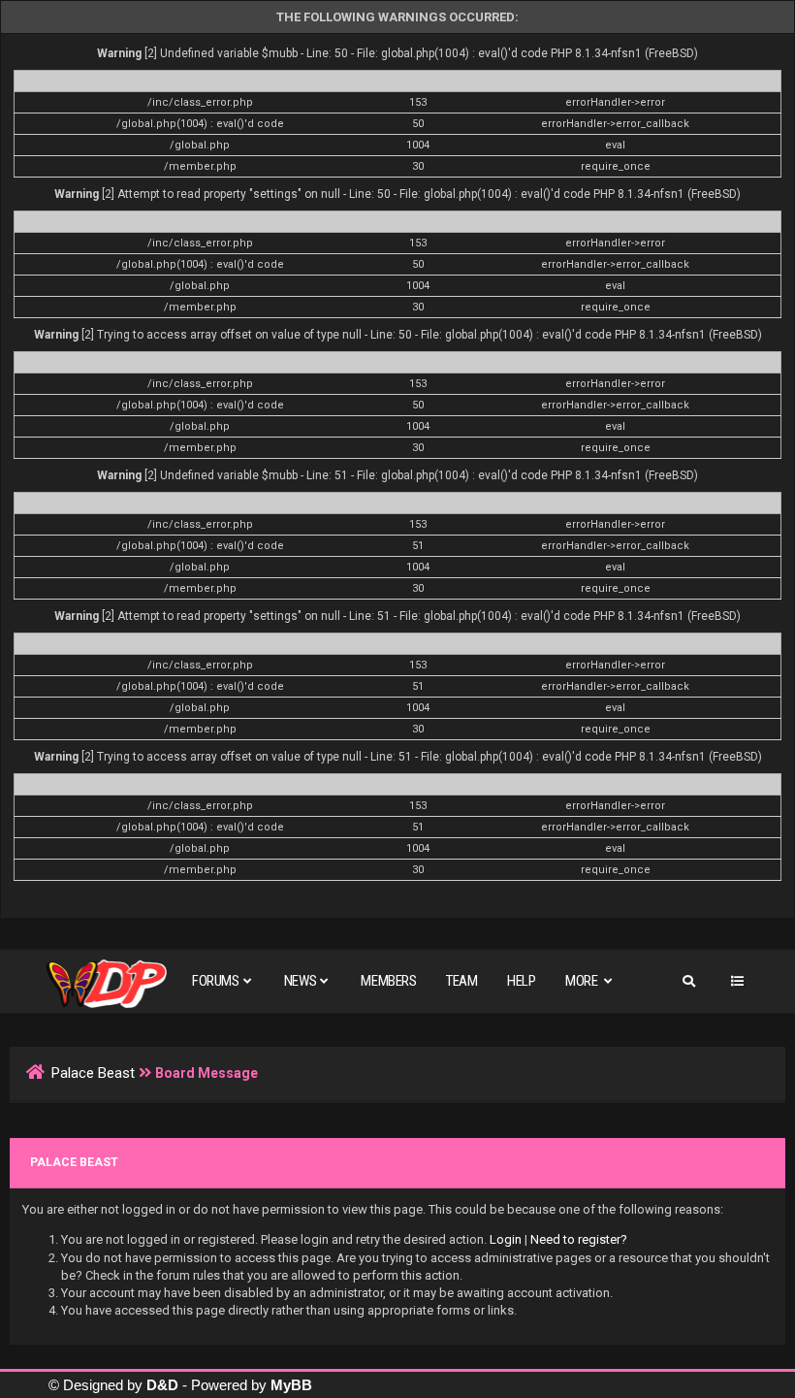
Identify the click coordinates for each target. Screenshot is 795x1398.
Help (521, 981)
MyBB (291, 1385)
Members (388, 981)
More (582, 981)
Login (506, 1239)
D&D (162, 1385)
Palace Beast (93, 1073)
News (300, 981)
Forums (215, 981)
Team (461, 981)
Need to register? (578, 1239)
